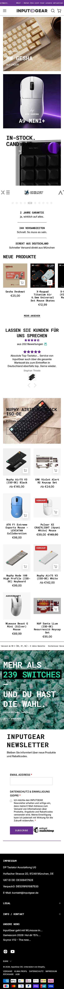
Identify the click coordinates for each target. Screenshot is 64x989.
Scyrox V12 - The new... (17, 939)
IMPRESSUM (51, 971)
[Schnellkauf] (25, 470)
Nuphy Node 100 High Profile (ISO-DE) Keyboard (16, 578)
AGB (18, 974)
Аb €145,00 (16, 486)
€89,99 (17, 633)
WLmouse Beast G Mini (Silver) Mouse (17, 626)
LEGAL (7, 903)
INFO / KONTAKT (13, 914)
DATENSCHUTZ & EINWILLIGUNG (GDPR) (30, 793)
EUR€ (5, 961)
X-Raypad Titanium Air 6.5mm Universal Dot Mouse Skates (43, 296)
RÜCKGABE (8, 974)
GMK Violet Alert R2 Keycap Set (47, 481)
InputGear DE (17, 967)
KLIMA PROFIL (20, 971)
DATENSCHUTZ (36, 971)
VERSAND (7, 971)
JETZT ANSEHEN (22, 431)
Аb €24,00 (47, 486)
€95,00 (47, 636)
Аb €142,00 (47, 582)
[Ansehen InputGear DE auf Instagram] (5, 951)
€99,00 (17, 585)
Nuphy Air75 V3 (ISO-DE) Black (16, 481)
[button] (52, 11)
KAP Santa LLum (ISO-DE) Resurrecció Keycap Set (47, 628)
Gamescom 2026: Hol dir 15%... (22, 935)
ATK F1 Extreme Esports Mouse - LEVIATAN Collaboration (17, 529)
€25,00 (15, 295)
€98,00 (17, 537)
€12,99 (42, 304)
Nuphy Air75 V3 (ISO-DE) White (47, 577)
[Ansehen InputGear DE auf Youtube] (12, 951)
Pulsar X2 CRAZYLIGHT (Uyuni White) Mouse (47, 527)
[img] (32, 340)
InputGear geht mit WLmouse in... (23, 930)
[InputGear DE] (32, 10)
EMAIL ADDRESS (21, 774)
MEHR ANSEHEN (32, 315)
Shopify (41, 967)
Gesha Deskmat (15, 291)
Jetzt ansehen (12, 718)
